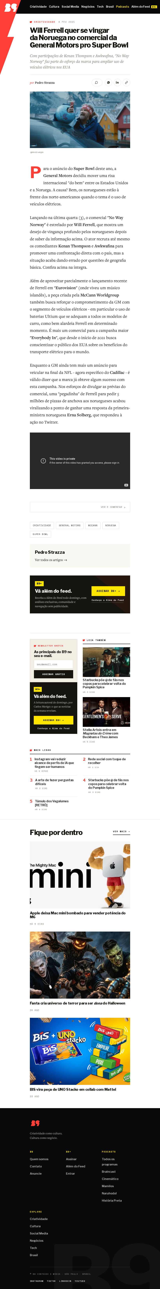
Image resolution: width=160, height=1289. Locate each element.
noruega (110, 525)
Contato (36, 1166)
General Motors (69, 525)
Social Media (70, 6)
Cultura (54, 6)
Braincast (109, 1171)
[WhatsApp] (108, 82)
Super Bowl (40, 534)
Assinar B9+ (108, 591)
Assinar (71, 1159)
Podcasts (122, 6)
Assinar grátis (53, 674)
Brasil (110, 6)
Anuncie (36, 1173)
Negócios (87, 6)
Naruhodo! (109, 1193)
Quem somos (39, 1159)
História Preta (112, 1200)
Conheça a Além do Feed (108, 600)
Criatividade (38, 6)
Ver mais (121, 831)
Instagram (36, 1281)
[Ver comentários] (97, 82)
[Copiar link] (126, 82)
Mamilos (108, 1186)
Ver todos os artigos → (51, 559)
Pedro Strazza (45, 82)
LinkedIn (65, 1281)
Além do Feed (140, 6)
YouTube (80, 1281)
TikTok (51, 1281)
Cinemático (110, 1179)
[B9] (10, 7)
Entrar (70, 1173)
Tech (100, 6)
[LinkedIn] (117, 82)
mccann (93, 525)
